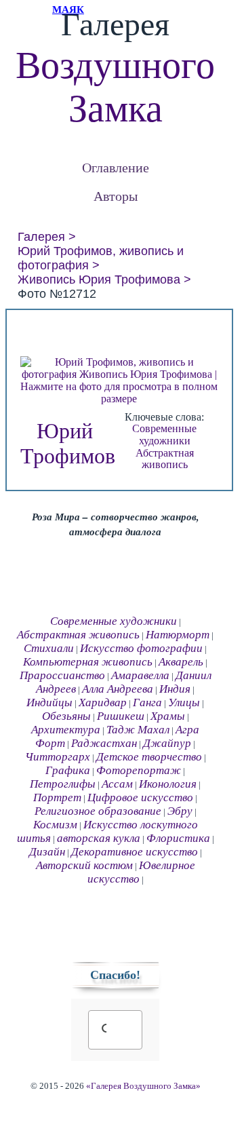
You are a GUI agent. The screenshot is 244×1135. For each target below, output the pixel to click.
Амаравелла (140, 675)
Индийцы (49, 702)
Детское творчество (149, 756)
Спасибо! (115, 975)
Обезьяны (66, 716)
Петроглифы (63, 783)
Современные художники (164, 434)
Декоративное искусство (134, 851)
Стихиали (49, 648)
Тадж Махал (137, 729)
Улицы (184, 702)
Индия (174, 688)
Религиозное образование (98, 811)
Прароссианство (62, 675)
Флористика (178, 838)
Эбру (179, 811)
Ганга (147, 702)
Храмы (167, 716)
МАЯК (68, 9)
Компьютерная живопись (87, 661)
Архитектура (65, 729)
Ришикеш (120, 716)
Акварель (181, 661)
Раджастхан (104, 743)
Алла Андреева (117, 688)
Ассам (117, 783)
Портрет (57, 797)
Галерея (41, 237)
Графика (67, 770)
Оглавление (115, 167)
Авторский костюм (84, 865)
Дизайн (47, 851)
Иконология (168, 783)
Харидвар (103, 702)
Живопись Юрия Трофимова (99, 279)
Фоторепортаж (138, 770)
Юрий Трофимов (67, 443)
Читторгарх (57, 756)
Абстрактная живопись (165, 459)
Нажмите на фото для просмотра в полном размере (119, 392)
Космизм (55, 824)
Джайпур (167, 743)
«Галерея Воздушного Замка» (143, 1086)
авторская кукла (98, 838)
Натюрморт (177, 634)
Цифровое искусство (140, 797)
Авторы (116, 196)
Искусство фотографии (141, 648)
